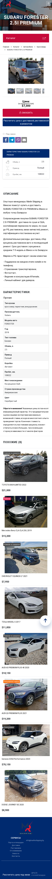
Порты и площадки (15, 842)
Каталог (10, 38)
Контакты (16, 856)
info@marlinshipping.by (35, 840)
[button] (6, 140)
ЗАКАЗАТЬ (27, 112)
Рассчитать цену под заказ (16, 874)
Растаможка (16, 848)
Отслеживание (16, 851)
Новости (15, 853)
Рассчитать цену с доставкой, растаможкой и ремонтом (26, 122)
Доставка (16, 845)
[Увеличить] (26, 71)
